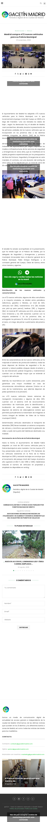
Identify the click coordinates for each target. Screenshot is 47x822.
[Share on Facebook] (15, 74)
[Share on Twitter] (18, 74)
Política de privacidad (17, 809)
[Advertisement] (23, 223)
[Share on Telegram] (26, 74)
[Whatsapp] (32, 798)
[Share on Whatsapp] (23, 74)
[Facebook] (23, 798)
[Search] (41, 3)
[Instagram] (28, 798)
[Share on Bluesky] (31, 74)
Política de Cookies (31, 809)
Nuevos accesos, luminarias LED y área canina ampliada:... (24, 562)
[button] (4, 550)
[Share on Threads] (28, 74)
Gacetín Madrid (21, 485)
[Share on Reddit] (21, 74)
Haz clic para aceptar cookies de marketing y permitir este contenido (23, 81)
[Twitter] (14, 798)
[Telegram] (19, 798)
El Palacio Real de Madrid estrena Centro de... (22, 779)
